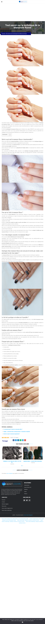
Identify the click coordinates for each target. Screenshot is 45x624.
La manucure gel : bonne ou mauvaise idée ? (13, 429)
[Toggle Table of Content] (9, 135)
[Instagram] (29, 500)
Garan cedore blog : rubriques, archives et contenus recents (28, 520)
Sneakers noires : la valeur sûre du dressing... (32, 461)
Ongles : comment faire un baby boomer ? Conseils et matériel (17, 431)
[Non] (43, 621)
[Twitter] (27, 500)
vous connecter (10, 473)
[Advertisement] (22, 12)
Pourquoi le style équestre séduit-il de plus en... (12, 462)
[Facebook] (24, 500)
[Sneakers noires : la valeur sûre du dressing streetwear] (33, 453)
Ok (22, 622)
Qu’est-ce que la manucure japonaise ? (12, 433)
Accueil (3, 33)
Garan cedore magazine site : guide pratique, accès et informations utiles (15, 518)
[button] (13, 440)
